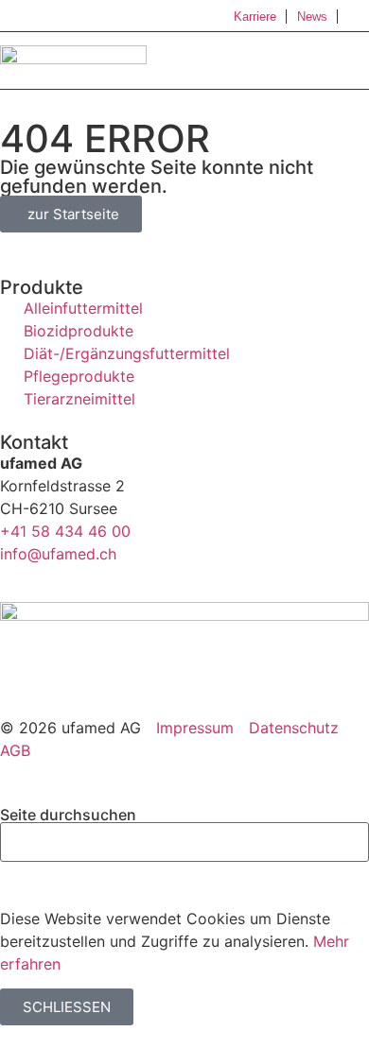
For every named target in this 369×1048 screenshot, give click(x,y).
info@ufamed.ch (58, 553)
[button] (352, 61)
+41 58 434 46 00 (65, 531)
